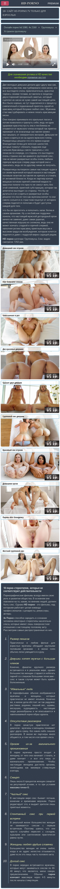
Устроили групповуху (15, 31)
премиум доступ (36, 77)
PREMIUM (53, 3)
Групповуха (47, 27)
